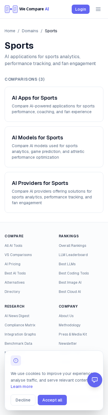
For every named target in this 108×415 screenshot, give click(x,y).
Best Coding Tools (74, 273)
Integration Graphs (20, 334)
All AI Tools (13, 245)
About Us (66, 316)
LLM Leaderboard (73, 255)
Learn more (22, 386)
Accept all (52, 400)
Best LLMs (67, 264)
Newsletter (68, 343)
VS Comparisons (18, 255)
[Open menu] (98, 9)
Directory (12, 291)
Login (80, 9)
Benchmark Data (18, 343)
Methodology (69, 325)
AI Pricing (12, 264)
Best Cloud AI (70, 291)
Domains (30, 30)
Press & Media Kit (73, 334)
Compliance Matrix (20, 325)
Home (10, 30)
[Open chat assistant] (94, 379)
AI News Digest (17, 316)
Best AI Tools (15, 273)
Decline (23, 400)
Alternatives (14, 282)
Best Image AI (70, 282)
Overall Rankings (72, 245)
